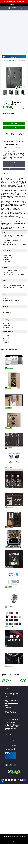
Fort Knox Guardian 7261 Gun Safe (21, 680)
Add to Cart (14, 123)
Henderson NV (8, 725)
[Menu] (3, 8)
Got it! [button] (14, 841)
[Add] (11, 119)
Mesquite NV (7, 728)
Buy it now (14, 127)
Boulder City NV (8, 727)
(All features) (10, 139)
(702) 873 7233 (8, 707)
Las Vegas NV (13, 724)
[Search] (25, 8)
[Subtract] (4, 119)
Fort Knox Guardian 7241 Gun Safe (6, 680)
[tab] (6, 174)
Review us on (9, 745)
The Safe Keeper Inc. (12, 777)
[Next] (24, 77)
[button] (22, 8)
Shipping (4, 113)
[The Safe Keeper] (12, 7)
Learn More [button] (20, 838)
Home (3, 60)
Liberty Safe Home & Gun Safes (11, 703)
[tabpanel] (14, 422)
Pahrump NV (15, 727)
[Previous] (3, 77)
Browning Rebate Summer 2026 (14, 1)
